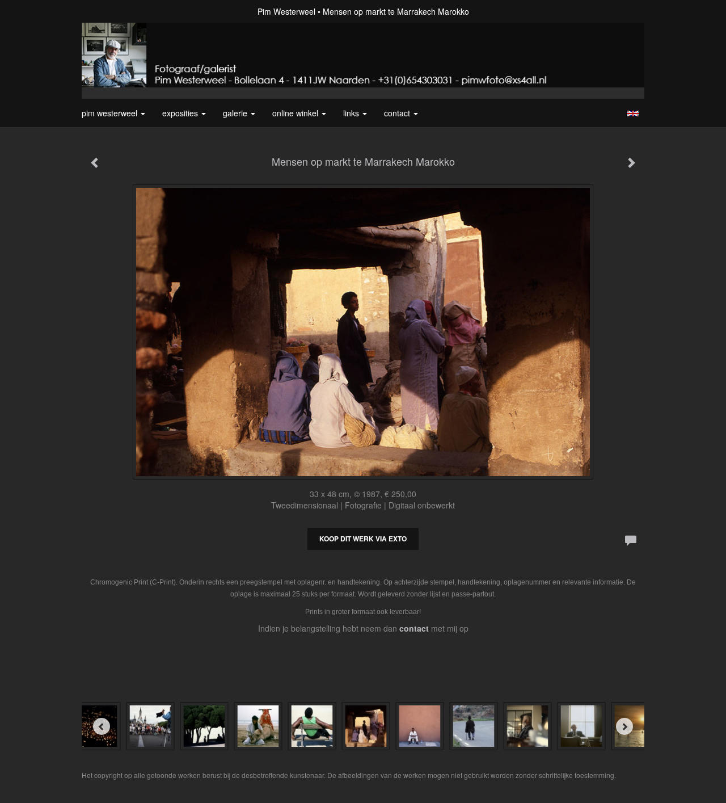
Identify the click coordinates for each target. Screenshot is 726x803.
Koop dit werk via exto (363, 538)
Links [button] (352, 113)
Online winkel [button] (296, 113)
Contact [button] (398, 113)
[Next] (624, 726)
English (632, 113)
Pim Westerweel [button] (111, 113)
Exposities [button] (181, 113)
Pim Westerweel (286, 11)
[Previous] (101, 726)
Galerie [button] (236, 113)
